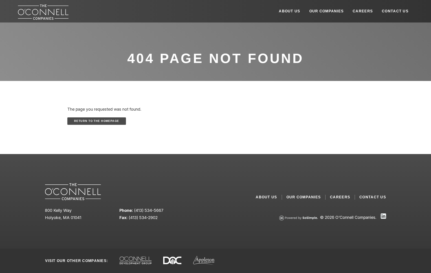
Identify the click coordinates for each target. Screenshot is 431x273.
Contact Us (395, 11)
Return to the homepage (96, 121)
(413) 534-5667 (148, 210)
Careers (363, 11)
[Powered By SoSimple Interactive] (298, 218)
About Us (289, 11)
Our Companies (326, 11)
